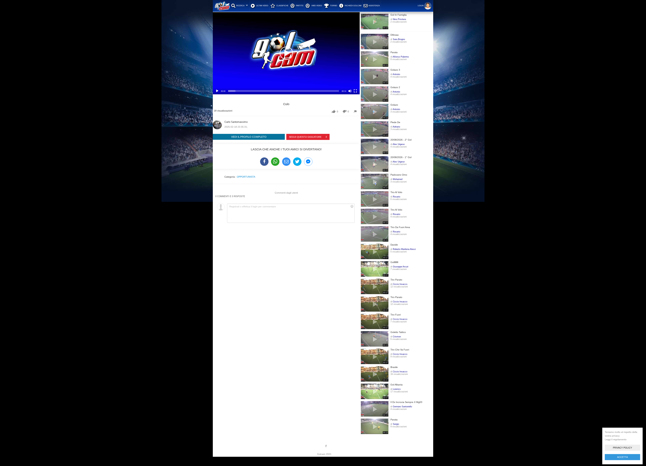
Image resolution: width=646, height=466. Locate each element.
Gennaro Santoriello (402, 406)
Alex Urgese (399, 144)
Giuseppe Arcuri (400, 266)
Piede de (395, 122)
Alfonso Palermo (401, 56)
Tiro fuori (395, 314)
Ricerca (240, 5)
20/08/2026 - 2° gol (400, 139)
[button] (286, 53)
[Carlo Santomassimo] (217, 124)
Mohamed (397, 179)
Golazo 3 (395, 69)
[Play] (217, 91)
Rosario (396, 196)
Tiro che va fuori (399, 349)
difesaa (394, 34)
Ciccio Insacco (400, 284)
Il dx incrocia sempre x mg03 (406, 402)
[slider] (283, 91)
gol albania (396, 384)
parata (394, 52)
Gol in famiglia (398, 14)
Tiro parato (396, 279)
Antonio (396, 74)
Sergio (396, 424)
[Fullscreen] (355, 91)
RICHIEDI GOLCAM (352, 5)
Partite (299, 5)
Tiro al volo (396, 192)
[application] (286, 53)
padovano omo (398, 174)
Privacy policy (622, 447)
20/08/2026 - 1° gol (400, 157)
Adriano (396, 126)
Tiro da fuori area (400, 227)
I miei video (316, 5)
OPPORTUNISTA (246, 176)
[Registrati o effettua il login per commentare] (290, 213)
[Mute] (350, 91)
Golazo (394, 104)
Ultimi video (262, 5)
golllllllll (394, 262)
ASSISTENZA (374, 5)
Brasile (394, 367)
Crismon (397, 336)
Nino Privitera (399, 19)
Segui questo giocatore (308, 136)
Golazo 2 (395, 87)
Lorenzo (397, 389)
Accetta (622, 457)
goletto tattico (398, 332)
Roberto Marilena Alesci (404, 249)
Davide (394, 244)
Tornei (333, 5)
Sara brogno (399, 39)
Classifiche (282, 5)
